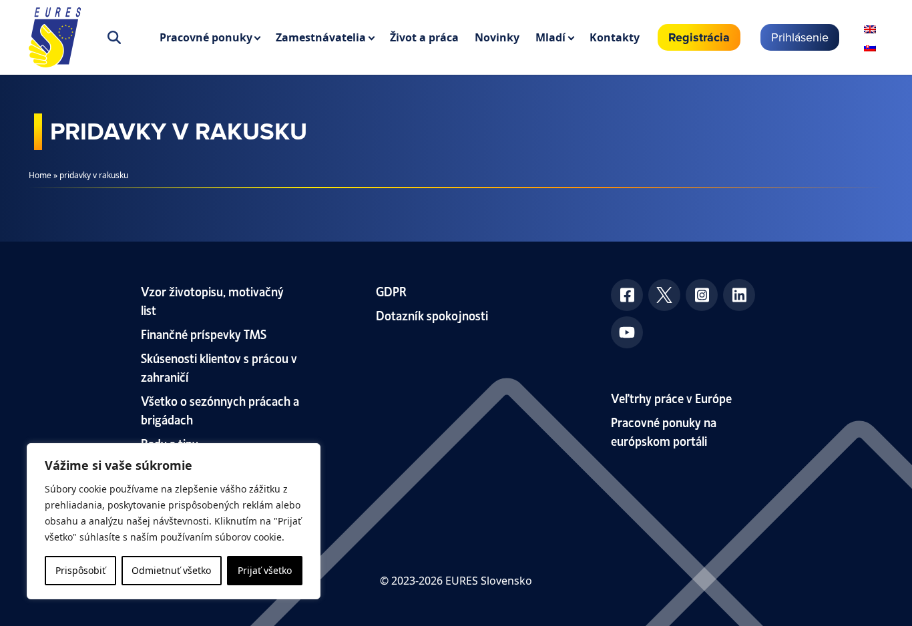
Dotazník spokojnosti (432, 314)
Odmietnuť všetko (171, 570)
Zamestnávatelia (321, 37)
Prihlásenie (800, 37)
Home (40, 175)
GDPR (391, 290)
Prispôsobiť (80, 570)
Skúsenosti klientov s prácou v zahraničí (219, 366)
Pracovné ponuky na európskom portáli (663, 430)
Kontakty (615, 37)
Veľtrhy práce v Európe (671, 397)
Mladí (550, 37)
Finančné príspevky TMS (203, 333)
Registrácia (699, 37)
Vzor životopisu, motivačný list (212, 300)
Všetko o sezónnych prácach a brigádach (220, 409)
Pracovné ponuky (206, 37)
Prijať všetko (265, 570)
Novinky (497, 37)
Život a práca (424, 37)
